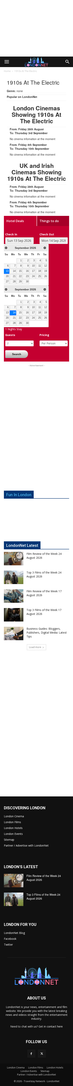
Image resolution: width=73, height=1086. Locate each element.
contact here (55, 1026)
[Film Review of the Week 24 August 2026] (13, 558)
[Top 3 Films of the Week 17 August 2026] (13, 614)
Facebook (10, 939)
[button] (6, 62)
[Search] (67, 62)
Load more (35, 647)
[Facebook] (31, 1054)
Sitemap (9, 839)
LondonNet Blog (14, 933)
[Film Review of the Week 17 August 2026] (13, 596)
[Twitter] (42, 1054)
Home (7, 71)
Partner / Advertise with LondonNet (26, 845)
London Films (12, 822)
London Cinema (14, 816)
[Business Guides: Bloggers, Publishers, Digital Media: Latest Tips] (13, 633)
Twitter (8, 944)
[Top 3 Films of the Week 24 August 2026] (13, 577)
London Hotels (13, 828)
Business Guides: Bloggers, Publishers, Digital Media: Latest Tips (46, 632)
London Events (13, 834)
